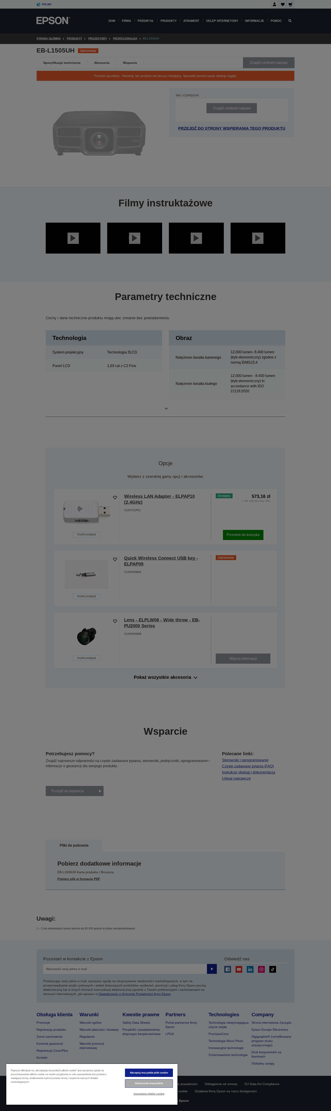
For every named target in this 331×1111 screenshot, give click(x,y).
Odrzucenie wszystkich (149, 1083)
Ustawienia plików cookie (149, 1094)
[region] (91, 1084)
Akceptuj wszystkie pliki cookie (149, 1072)
